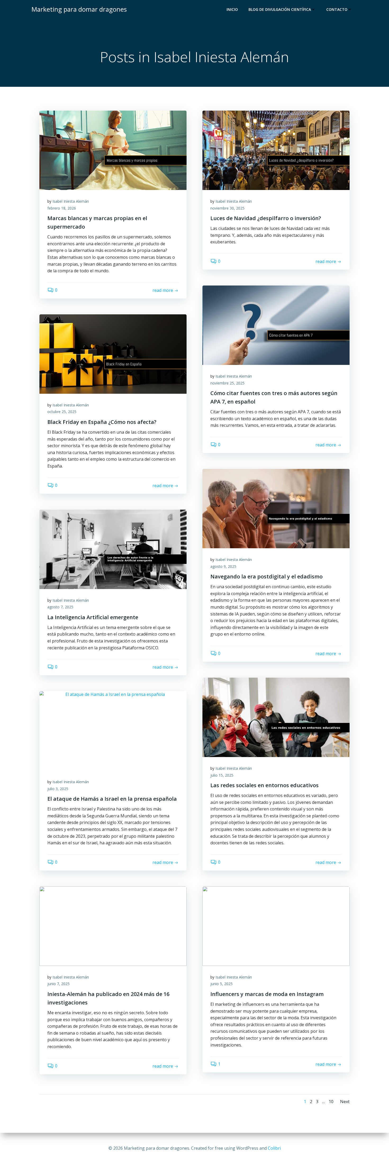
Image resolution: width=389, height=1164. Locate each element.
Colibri (274, 1148)
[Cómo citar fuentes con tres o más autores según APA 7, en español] (276, 325)
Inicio (232, 9)
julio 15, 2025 (221, 775)
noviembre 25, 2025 (227, 383)
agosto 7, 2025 (60, 606)
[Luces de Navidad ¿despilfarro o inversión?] (276, 150)
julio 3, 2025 (57, 788)
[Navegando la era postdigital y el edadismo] (276, 508)
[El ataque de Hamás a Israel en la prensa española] (113, 730)
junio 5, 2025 (221, 983)
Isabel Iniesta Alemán (70, 201)
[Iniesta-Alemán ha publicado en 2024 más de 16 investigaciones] (113, 926)
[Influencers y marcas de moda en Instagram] (276, 926)
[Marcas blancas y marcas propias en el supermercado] (113, 150)
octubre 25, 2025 (61, 411)
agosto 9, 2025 (223, 566)
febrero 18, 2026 (61, 208)
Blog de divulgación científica (279, 9)
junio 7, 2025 (58, 983)
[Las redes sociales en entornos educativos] (276, 717)
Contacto (336, 9)
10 (331, 1101)
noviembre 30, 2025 (227, 208)
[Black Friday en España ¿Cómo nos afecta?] (113, 353)
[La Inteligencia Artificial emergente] (113, 549)
